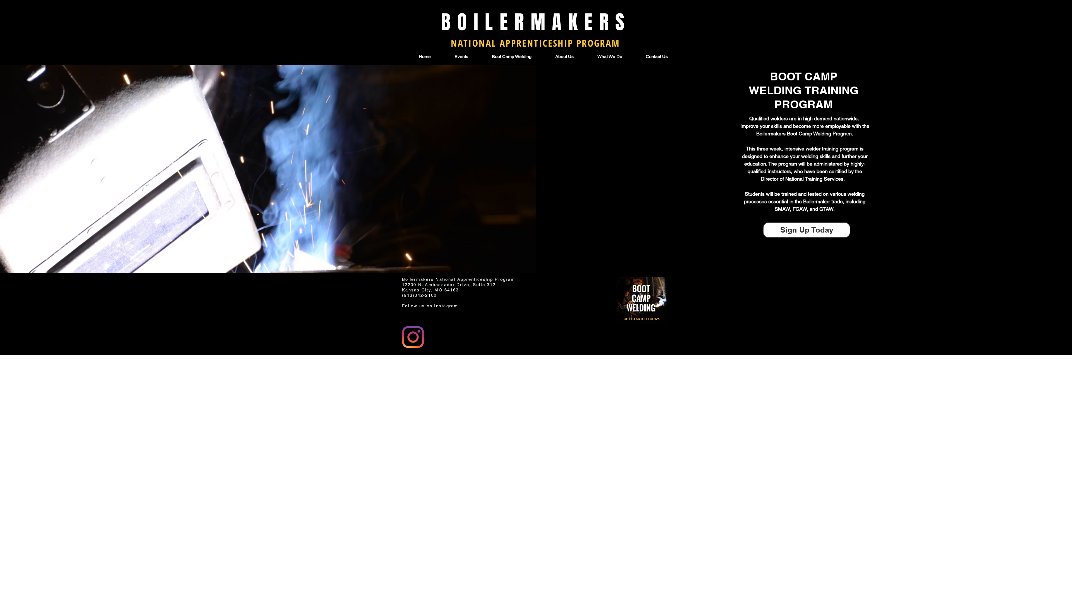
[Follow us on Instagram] (413, 337)
